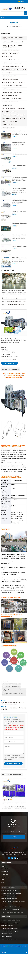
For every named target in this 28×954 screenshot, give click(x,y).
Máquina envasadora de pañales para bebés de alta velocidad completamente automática (19, 235)
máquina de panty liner (8, 56)
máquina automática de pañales (9, 939)
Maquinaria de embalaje (15, 25)
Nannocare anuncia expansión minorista (17, 304)
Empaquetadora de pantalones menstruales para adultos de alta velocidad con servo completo (19, 189)
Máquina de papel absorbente (10, 79)
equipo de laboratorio (9, 125)
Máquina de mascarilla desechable (13, 115)
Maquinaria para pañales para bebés (10, 909)
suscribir (14, 837)
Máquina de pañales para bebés (9, 896)
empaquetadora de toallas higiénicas (11, 684)
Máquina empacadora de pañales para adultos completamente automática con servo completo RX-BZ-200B (14, 804)
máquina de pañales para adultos (11, 50)
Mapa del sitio (5, 877)
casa (6, 25)
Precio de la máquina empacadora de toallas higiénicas (13, 694)
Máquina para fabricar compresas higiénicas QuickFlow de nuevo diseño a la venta (14, 290)
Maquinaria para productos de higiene (12, 38)
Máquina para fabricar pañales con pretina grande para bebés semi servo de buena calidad (19, 154)
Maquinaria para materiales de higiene (14, 70)
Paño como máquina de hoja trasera (12, 99)
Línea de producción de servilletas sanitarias (12, 907)
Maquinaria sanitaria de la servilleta (10, 904)
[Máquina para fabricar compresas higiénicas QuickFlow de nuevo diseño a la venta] (14, 281)
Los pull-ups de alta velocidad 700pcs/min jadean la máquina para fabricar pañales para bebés (19, 212)
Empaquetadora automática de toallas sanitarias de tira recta (13, 708)
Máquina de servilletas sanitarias (9, 890)
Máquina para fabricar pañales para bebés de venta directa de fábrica (19, 223)
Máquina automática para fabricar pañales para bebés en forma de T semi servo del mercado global (19, 177)
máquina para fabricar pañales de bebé (13, 42)
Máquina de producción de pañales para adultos (13, 901)
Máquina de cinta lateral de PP (11, 102)
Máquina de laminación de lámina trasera (13, 82)
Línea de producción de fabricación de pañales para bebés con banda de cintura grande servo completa (19, 246)
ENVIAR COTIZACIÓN (12, 764)
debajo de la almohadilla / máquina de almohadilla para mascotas (12, 46)
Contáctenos (5, 871)
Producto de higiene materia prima (13, 118)
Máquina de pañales (8, 105)
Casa (3, 866)
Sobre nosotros (6, 869)
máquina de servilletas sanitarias (11, 53)
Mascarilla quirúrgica (9, 121)
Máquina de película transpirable (11, 95)
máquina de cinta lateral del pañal (11, 89)
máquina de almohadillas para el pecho (12, 63)
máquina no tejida (7, 73)
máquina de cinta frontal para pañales (12, 86)
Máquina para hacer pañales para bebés (11, 893)
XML (3, 882)
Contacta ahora (9, 363)
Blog (3, 880)
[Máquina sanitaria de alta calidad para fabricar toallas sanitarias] (6, 147)
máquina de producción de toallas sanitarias (12, 912)
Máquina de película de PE (9, 76)
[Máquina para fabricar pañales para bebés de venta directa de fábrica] (6, 228)
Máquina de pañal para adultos (9, 898)
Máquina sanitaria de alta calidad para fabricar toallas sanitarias (19, 142)
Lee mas (14, 136)
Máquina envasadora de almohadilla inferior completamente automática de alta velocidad (19, 200)
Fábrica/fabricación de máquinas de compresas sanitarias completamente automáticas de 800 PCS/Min (19, 258)
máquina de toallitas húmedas (10, 60)
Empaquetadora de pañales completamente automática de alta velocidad (12, 703)
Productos (5, 874)
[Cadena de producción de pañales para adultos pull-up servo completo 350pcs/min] (6, 170)
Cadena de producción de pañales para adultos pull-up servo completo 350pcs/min (19, 166)
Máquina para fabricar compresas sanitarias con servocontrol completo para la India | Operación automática (19, 131)
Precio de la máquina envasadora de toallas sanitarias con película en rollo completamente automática (14, 727)
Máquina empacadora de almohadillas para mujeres (13, 689)
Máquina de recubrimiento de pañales (12, 92)
